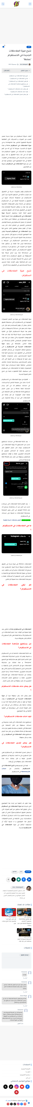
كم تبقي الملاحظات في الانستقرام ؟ (18, 81)
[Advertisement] (16, 26)
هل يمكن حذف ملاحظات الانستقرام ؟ (18, 89)
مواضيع (15, 871)
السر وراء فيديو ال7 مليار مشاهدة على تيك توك (24, 940)
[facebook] (27, 1087)
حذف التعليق (20, 1023)
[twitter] (5, 1087)
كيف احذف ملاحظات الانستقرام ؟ (19, 91)
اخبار (29, 47)
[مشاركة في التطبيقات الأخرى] (8, 879)
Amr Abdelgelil (24, 64)
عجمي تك (8, 1100)
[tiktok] (11, 1087)
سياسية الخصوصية (25, 1074)
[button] (24, 879)
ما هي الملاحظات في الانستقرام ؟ (19, 78)
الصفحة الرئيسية (25, 1069)
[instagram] (16, 1087)
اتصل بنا (28, 1071)
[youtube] (22, 1087)
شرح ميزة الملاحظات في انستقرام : (18, 76)
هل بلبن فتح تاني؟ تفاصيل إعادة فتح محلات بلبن (9, 921)
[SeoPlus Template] (27, 1101)
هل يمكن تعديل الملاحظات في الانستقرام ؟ (16, 94)
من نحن (28, 1077)
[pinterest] (16, 1092)
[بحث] (3, 4)
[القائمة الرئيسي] (30, 4)
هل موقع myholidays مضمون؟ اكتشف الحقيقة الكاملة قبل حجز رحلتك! (24, 922)
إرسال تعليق (24, 955)
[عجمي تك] (16, 4)
